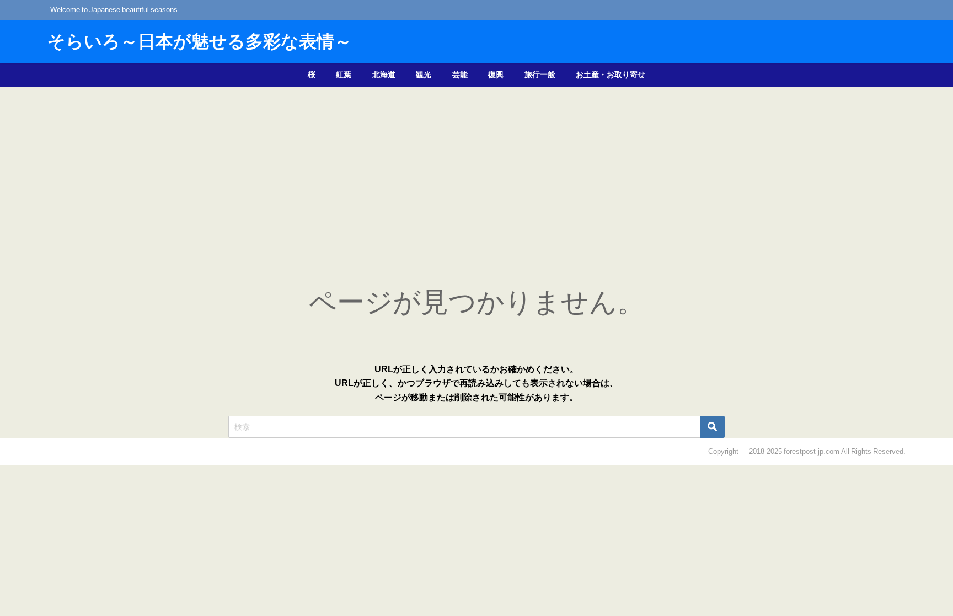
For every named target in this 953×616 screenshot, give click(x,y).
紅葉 (343, 74)
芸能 (460, 74)
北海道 (383, 74)
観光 (423, 74)
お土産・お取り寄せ (610, 74)
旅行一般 (539, 74)
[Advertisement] (476, 169)
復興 (496, 74)
